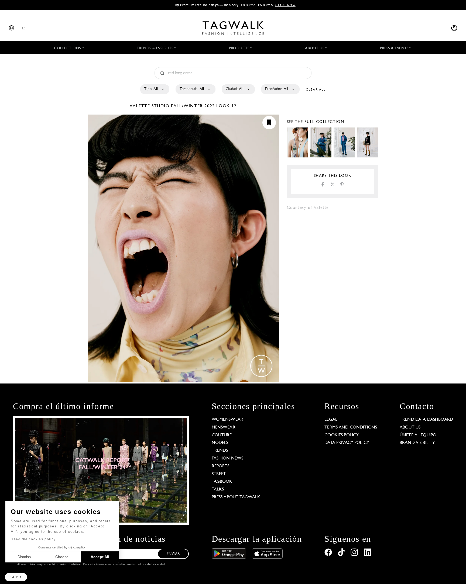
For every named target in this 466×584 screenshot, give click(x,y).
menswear (223, 427)
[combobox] (154, 89)
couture (222, 435)
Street (219, 474)
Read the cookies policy (33, 539)
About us (410, 427)
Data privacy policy (346, 443)
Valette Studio (150, 106)
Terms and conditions (350, 427)
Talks (218, 489)
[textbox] (154, 89)
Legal (330, 419)
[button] (16, 577)
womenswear (228, 419)
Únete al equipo (418, 435)
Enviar (173, 554)
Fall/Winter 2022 (193, 106)
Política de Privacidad (151, 564)
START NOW (285, 5)
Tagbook (222, 481)
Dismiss (24, 557)
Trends (220, 450)
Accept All (100, 557)
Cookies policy (341, 435)
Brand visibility (417, 443)
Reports (220, 466)
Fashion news (228, 458)
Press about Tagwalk (236, 497)
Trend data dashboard (426, 419)
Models (220, 443)
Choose (61, 557)
